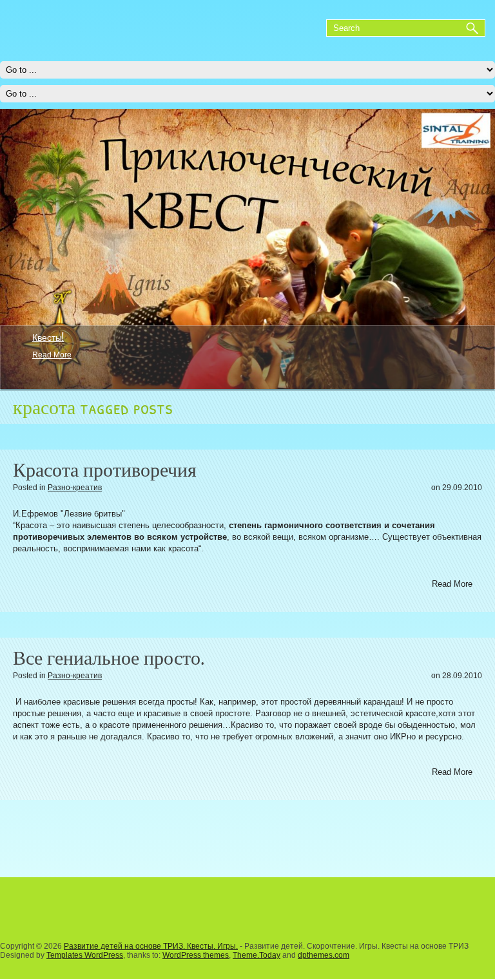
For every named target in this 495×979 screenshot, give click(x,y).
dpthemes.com (323, 955)
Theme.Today (256, 955)
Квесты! (48, 337)
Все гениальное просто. (108, 658)
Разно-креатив (75, 487)
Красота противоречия (105, 470)
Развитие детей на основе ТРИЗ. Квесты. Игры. (151, 946)
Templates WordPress (84, 955)
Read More (52, 354)
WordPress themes (195, 955)
